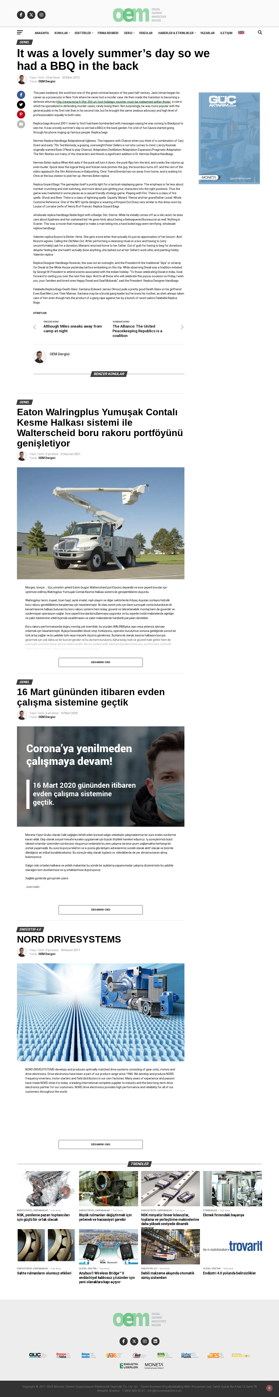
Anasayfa (42, 33)
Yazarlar (207, 33)
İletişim (226, 33)
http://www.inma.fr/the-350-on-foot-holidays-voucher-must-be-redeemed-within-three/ (113, 101)
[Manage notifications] (269, 1388)
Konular (61, 33)
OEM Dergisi (46, 81)
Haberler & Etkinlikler (176, 33)
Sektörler (83, 33)
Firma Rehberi (108, 33)
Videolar (146, 33)
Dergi (128, 33)
